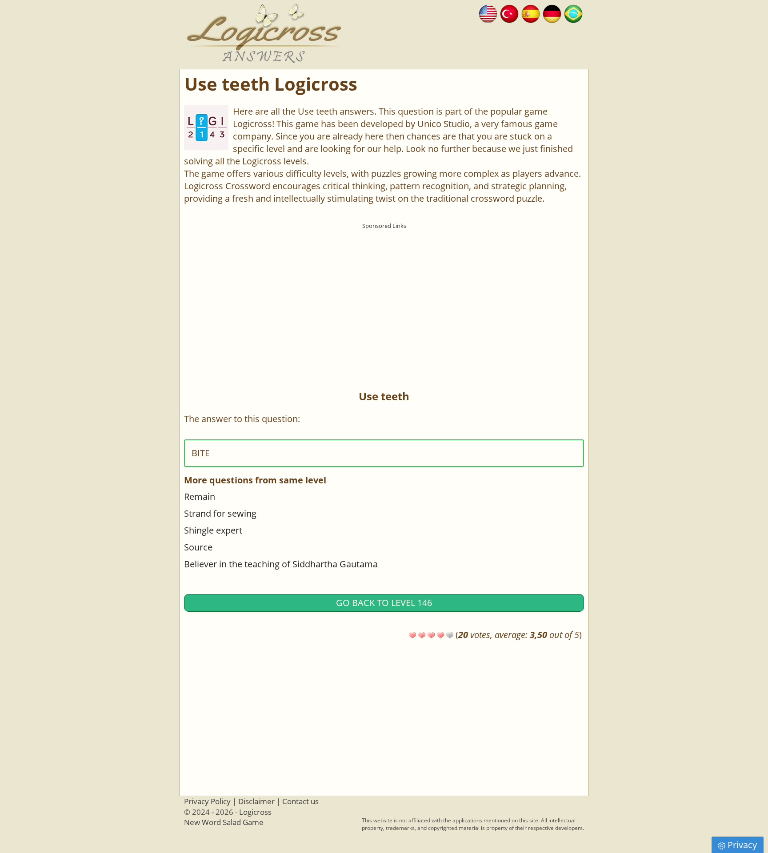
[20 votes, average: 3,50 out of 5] (412, 635)
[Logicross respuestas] (530, 13)
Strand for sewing (220, 513)
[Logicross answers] (488, 13)
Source (198, 547)
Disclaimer (256, 801)
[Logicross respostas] (573, 13)
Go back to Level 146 (384, 603)
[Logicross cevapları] (509, 13)
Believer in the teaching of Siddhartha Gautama (281, 564)
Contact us (300, 801)
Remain (199, 496)
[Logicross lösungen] (552, 13)
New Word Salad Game (224, 822)
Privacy (742, 845)
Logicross (255, 812)
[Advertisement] (384, 295)
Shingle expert (213, 530)
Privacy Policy (207, 801)
